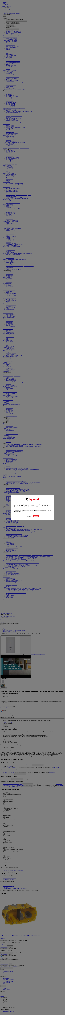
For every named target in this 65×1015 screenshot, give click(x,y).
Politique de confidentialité (26, 507)
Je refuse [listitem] (29, 516)
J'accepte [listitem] (36, 516)
